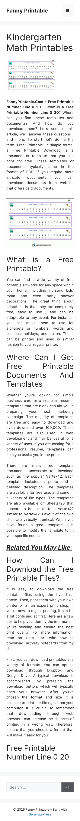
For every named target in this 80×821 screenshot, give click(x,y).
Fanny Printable (27, 10)
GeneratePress (40, 814)
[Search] (67, 787)
